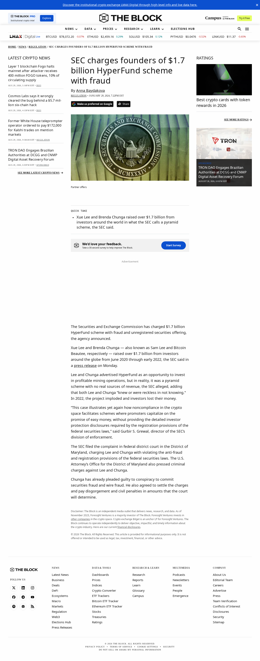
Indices (97, 585)
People (177, 590)
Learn (136, 585)
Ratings (97, 622)
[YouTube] (32, 597)
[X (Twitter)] (13, 588)
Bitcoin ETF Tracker (105, 601)
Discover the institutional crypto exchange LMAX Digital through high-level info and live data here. (130, 5)
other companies (80, 519)
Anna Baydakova (90, 90)
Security (218, 616)
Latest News (60, 574)
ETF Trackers (100, 595)
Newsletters (181, 579)
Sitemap (218, 622)
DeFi (55, 590)
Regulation (59, 611)
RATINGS (204, 58)
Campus (138, 595)
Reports (137, 579)
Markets (57, 606)
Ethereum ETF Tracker (107, 606)
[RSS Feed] (32, 606)
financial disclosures (128, 527)
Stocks (96, 611)
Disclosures (221, 611)
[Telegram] (23, 597)
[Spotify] (13, 606)
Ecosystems (60, 595)
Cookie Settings (147, 647)
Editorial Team (223, 579)
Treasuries (99, 616)
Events (177, 585)
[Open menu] (247, 29)
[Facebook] (13, 597)
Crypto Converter (104, 590)
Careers (218, 585)
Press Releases (62, 627)
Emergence (180, 595)
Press (216, 595)
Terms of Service (121, 647)
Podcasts (179, 574)
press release (85, 365)
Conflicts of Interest (226, 606)
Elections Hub (61, 622)
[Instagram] (32, 588)
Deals (56, 585)
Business (58, 579)
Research (138, 574)
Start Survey (173, 245)
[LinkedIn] (23, 588)
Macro (56, 601)
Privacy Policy (95, 647)
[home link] (131, 18)
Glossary (138, 590)
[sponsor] (224, 143)
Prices (96, 579)
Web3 (56, 616)
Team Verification (225, 601)
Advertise (219, 590)
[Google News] (23, 606)
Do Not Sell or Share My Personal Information (130, 650)
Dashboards (100, 574)
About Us (219, 574)
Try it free (244, 18)
